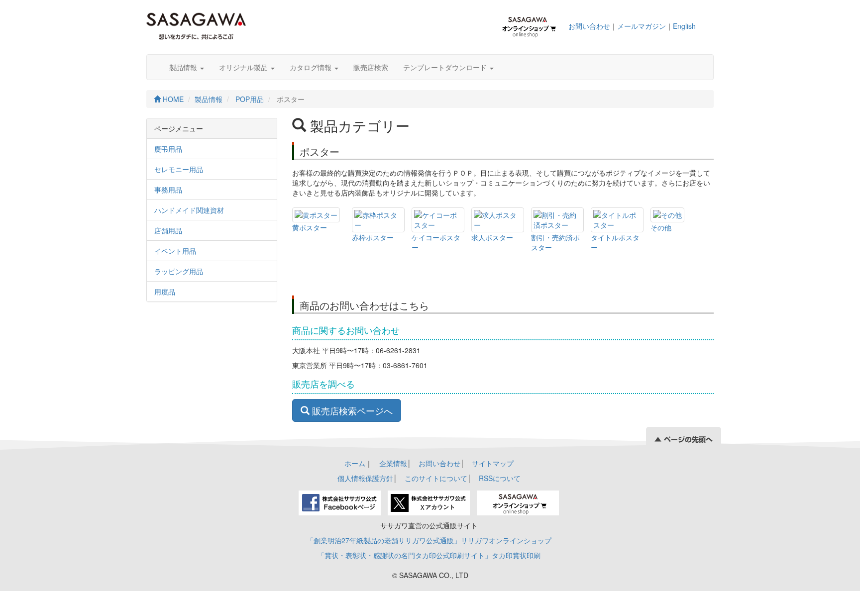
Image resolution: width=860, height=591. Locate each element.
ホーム (354, 463)
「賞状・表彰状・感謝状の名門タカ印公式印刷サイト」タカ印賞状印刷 (429, 555)
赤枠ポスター (373, 237)
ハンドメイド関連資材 (189, 210)
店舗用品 (168, 230)
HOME (172, 99)
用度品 (164, 291)
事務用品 (168, 190)
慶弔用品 (168, 149)
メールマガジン (641, 26)
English (684, 26)
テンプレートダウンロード (446, 67)
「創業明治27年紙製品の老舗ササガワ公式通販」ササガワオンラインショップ (429, 540)
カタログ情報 (311, 67)
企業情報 (393, 463)
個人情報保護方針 (365, 478)
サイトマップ (493, 463)
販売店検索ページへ (351, 410)
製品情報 (184, 67)
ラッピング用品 (178, 271)
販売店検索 (370, 67)
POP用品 (249, 99)
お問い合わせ (589, 26)
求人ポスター (492, 237)
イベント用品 (175, 251)
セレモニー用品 (178, 169)
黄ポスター (309, 227)
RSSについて (500, 478)
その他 (660, 227)
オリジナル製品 (244, 67)
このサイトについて (436, 478)
